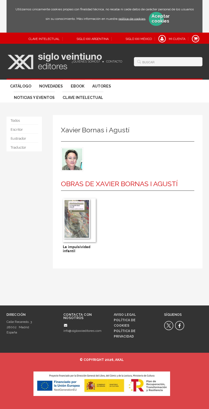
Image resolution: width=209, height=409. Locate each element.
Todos (15, 120)
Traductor (18, 147)
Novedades (51, 86)
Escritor (17, 129)
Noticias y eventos (34, 97)
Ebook (77, 86)
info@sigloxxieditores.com (82, 331)
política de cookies (131, 18)
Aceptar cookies (158, 19)
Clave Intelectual (83, 97)
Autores (101, 86)
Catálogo (20, 86)
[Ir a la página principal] (55, 60)
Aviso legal (125, 315)
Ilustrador (18, 138)
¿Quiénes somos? (86, 61)
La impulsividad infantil (76, 249)
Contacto (114, 61)
